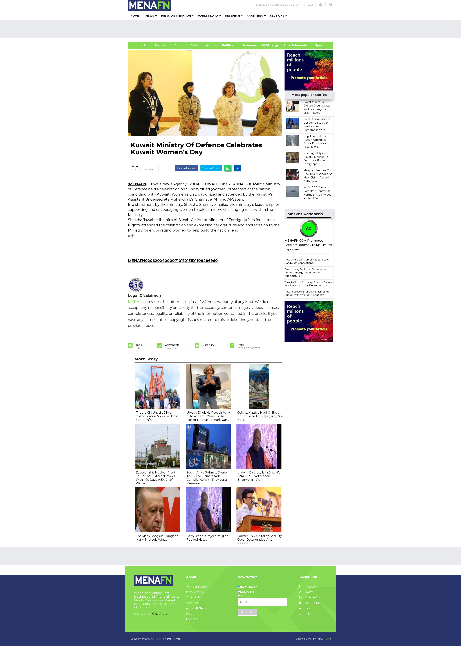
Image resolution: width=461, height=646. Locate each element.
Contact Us (193, 597)
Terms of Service (196, 586)
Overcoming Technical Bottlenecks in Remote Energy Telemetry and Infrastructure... (306, 272)
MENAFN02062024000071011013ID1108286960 (173, 261)
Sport (317, 45)
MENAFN (137, 184)
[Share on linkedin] (237, 168)
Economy (249, 45)
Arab (178, 45)
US (139, 45)
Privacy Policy (194, 592)
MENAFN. (156, 638)
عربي (310, 4)
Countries (255, 15)
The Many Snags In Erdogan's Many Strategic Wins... (157, 537)
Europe (160, 45)
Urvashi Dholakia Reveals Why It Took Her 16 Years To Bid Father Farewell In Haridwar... (208, 416)
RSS (308, 613)
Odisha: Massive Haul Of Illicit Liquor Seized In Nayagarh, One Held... (260, 416)
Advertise (192, 602)
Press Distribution (176, 15)
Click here (160, 613)
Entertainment (289, 45)
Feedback (192, 619)
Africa (210, 45)
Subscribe (247, 612)
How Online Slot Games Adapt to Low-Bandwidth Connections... (307, 261)
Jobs (189, 613)
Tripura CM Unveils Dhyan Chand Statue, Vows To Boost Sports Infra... (157, 416)
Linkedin (310, 608)
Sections (277, 15)
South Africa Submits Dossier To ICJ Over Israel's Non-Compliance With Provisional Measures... (207, 478)
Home (135, 15)
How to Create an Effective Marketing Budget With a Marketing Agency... (307, 293)
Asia (194, 45)
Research (232, 15)
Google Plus (313, 597)
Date (134, 166)
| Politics (227, 45)
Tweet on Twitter (211, 168)
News (150, 15)
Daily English (248, 587)
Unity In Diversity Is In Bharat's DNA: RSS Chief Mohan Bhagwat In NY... (258, 476)
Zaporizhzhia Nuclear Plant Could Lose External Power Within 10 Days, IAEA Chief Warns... (155, 478)
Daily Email (312, 602)
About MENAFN (196, 608)
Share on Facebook (186, 168)
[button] (320, 4)
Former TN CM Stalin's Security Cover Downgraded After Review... (259, 539)
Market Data (208, 15)
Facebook (311, 586)
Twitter (309, 592)
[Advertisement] (231, 29)
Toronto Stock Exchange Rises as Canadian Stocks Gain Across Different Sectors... (310, 284)
